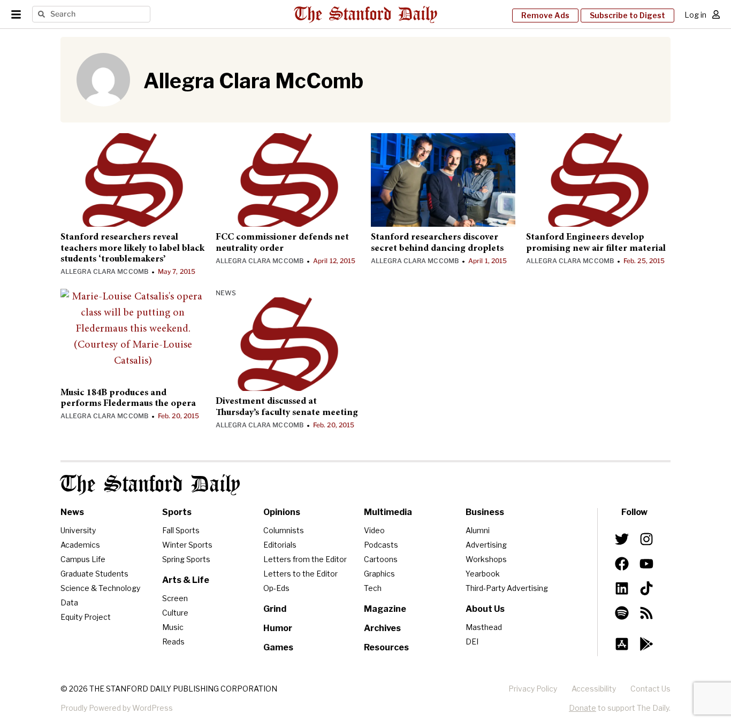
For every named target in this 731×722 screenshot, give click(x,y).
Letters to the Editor (300, 573)
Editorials (279, 544)
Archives (382, 628)
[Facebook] (622, 563)
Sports (177, 512)
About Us (485, 609)
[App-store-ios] (622, 644)
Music (173, 627)
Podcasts (381, 544)
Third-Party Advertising (507, 588)
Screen (175, 598)
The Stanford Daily (150, 484)
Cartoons (381, 559)
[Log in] (716, 14)
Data (69, 602)
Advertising (486, 544)
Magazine (385, 609)
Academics (80, 544)
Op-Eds (276, 588)
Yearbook (483, 573)
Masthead (484, 627)
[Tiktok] (646, 588)
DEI (472, 641)
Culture (175, 612)
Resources (386, 647)
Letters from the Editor (305, 559)
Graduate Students (94, 573)
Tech (373, 588)
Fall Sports (181, 530)
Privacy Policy (532, 688)
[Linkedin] (622, 588)
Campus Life (82, 559)
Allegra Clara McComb (104, 271)
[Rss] (646, 613)
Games (278, 647)
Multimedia (388, 512)
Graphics (379, 573)
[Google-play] (646, 644)
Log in (695, 14)
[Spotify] (622, 613)
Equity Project (85, 616)
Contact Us (650, 688)
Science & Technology (100, 588)
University (78, 530)
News (226, 293)
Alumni (478, 530)
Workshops (486, 559)
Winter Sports (187, 544)
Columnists (283, 530)
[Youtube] (646, 563)
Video (374, 530)
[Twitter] (622, 538)
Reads (173, 641)
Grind (274, 609)
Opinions (281, 512)
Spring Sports (186, 559)
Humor (277, 628)
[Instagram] (646, 538)
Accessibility (594, 688)
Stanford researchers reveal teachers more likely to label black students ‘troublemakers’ (132, 248)
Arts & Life (185, 580)
